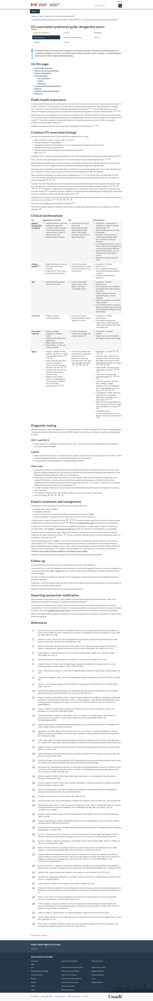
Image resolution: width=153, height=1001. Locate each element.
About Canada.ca (60, 996)
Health (41, 16)
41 (71, 520)
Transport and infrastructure (70, 982)
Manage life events (97, 982)
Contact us (34, 949)
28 (34, 821)
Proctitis (96, 37)
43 (67, 522)
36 (49, 495)
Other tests (41, 83)
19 (118, 186)
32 (87, 365)
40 (63, 495)
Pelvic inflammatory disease (73, 37)
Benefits (33, 982)
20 (33, 188)
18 (114, 186)
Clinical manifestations (42, 73)
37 (52, 495)
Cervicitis (66, 33)
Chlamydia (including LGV (65, 529)
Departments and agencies (69, 961)
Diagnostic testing (41, 76)
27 (109, 227)
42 (74, 520)
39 (59, 495)
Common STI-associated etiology (46, 71)
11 (45, 152)
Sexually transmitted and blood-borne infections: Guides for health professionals (56, 19)
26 (40, 209)
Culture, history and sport (69, 975)
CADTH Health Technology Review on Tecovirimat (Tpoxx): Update (63, 551)
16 (54, 180)
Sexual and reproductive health (64, 16)
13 (83, 174)
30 (52, 358)
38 (56, 495)
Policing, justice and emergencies (71, 978)
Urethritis (37, 42)
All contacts (34, 961)
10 (97, 125)
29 (86, 335)
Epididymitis (98, 33)
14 (47, 180)
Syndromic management (41, 33)
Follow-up (38, 88)
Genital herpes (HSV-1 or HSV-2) (37, 225)
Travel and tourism (36, 975)
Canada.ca (34, 16)
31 (84, 365)
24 (78, 193)
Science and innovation (99, 967)
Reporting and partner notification (46, 91)
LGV (51, 571)
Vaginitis (66, 42)
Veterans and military (98, 975)
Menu (34, 11)
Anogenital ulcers (39, 37)
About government (97, 961)
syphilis (58, 571)
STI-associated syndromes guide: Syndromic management (100, 19)
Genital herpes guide (86, 523)
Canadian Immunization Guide (58, 610)
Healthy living (49, 16)
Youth (93, 978)
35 (108, 365)
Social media (35, 996)
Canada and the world (68, 986)
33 (102, 353)
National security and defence (70, 971)
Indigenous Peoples (98, 971)
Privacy (85, 996)
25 (74, 203)
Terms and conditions (74, 996)
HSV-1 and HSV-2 (43, 78)
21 (37, 188)
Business (33, 978)
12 (110, 159)
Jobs (32, 967)
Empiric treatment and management (47, 86)
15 (51, 180)
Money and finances (67, 990)
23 (47, 191)
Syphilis (40, 81)
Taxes (32, 990)
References (38, 93)
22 (40, 188)
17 (111, 186)
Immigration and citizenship (39, 971)
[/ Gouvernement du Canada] (45, 5)
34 (105, 365)
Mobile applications (47, 996)
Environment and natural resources (72, 967)
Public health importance (43, 68)
